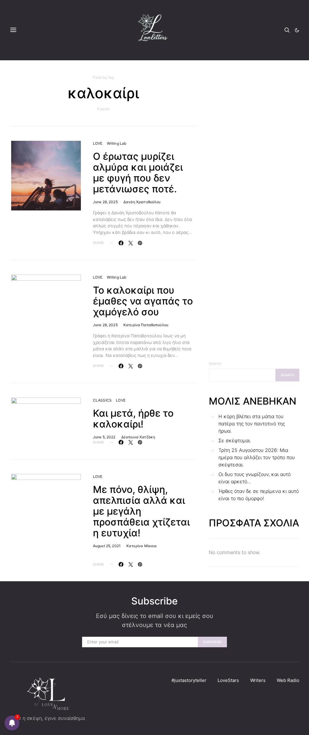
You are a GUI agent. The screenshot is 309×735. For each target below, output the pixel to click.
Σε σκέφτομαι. (234, 440)
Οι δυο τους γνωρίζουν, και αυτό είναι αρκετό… (254, 477)
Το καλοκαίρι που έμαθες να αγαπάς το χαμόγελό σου (143, 301)
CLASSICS (102, 400)
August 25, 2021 (107, 546)
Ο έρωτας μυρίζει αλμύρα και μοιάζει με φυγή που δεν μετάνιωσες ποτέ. (138, 172)
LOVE (98, 143)
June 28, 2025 (105, 202)
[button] (297, 30)
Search (215, 363)
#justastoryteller (188, 680)
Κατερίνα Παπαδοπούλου (145, 325)
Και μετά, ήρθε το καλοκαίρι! (133, 418)
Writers (258, 680)
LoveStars (228, 680)
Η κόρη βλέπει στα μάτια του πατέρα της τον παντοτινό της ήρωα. (251, 423)
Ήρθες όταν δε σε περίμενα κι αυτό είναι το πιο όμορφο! (258, 494)
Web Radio (288, 680)
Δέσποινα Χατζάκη (138, 437)
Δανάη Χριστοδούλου (142, 202)
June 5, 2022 (104, 437)
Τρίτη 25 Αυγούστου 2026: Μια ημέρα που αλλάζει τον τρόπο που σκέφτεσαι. (256, 457)
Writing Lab (116, 143)
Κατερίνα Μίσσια (141, 546)
